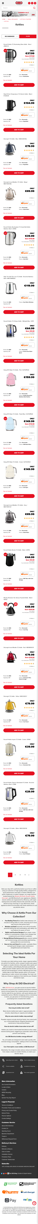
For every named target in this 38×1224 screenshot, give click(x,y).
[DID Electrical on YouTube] (6, 1174)
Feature (21, 76)
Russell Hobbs (30, 896)
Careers (4, 1090)
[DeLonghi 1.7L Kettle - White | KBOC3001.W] (11, 838)
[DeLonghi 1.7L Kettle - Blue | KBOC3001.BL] (11, 149)
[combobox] (16, 8)
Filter (20, 74)
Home (3, 19)
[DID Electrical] (19, 3)
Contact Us (5, 1128)
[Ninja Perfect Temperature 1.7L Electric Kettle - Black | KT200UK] (11, 105)
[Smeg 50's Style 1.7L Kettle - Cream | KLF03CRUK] (11, 472)
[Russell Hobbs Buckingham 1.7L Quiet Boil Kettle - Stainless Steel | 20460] (11, 238)
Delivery (4, 1146)
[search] (34, 8)
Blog (3, 1095)
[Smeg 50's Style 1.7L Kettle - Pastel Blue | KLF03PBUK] (11, 424)
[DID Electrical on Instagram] (4, 1174)
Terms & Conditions (7, 1105)
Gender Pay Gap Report (9, 1098)
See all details (7, 80)
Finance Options (6, 1116)
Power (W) (5, 74)
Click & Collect (6, 1151)
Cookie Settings (6, 1118)
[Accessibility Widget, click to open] (34, 1203)
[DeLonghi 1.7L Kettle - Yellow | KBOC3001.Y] (11, 706)
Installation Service (7, 1154)
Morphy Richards (20, 896)
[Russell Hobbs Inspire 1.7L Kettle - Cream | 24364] (11, 749)
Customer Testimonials (8, 1159)
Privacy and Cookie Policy (9, 1110)
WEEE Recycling (6, 1092)
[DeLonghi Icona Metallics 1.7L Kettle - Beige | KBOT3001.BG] (11, 194)
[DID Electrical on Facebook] (2, 1174)
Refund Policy (6, 1113)
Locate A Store (6, 1087)
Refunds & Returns (7, 1149)
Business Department (8, 1133)
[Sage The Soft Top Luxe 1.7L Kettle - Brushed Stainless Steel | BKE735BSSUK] (11, 288)
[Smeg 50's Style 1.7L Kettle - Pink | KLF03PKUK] (11, 380)
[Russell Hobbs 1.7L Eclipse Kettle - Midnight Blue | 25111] (11, 331)
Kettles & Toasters (25, 19)
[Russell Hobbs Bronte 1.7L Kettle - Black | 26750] (11, 560)
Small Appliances (13, 19)
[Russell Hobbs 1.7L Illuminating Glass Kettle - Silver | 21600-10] (11, 56)
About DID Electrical (7, 1126)
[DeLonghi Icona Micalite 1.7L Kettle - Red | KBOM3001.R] (11, 657)
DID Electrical (10, 988)
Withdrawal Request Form (9, 1139)
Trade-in (4, 1136)
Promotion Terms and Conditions (11, 1108)
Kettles (6, 21)
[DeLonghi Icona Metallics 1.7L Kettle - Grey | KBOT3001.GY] (11, 517)
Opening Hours (6, 1131)
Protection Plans (6, 1157)
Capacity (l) (5, 76)
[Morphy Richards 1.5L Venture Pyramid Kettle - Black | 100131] (11, 609)
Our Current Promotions (8, 1084)
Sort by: (9, 36)
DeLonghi (5, 898)
